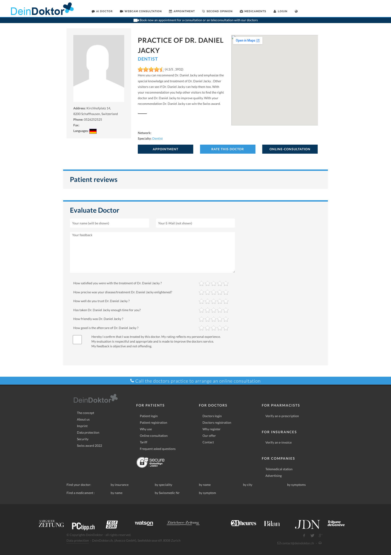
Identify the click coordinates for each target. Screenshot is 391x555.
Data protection (88, 432)
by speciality (163, 485)
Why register (212, 429)
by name (205, 485)
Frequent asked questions (158, 449)
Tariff (143, 442)
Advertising (273, 475)
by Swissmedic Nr (167, 493)
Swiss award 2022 (89, 445)
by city (247, 485)
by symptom (207, 493)
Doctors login (212, 416)
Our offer (209, 435)
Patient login (149, 416)
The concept (85, 413)
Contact (208, 442)
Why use (146, 429)
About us (83, 419)
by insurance (120, 485)
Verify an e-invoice (278, 442)
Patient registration (153, 422)
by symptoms (296, 485)
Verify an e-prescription (282, 416)
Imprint (82, 426)
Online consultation (154, 435)
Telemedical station (279, 469)
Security (82, 439)
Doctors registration (217, 422)
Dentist (148, 58)
